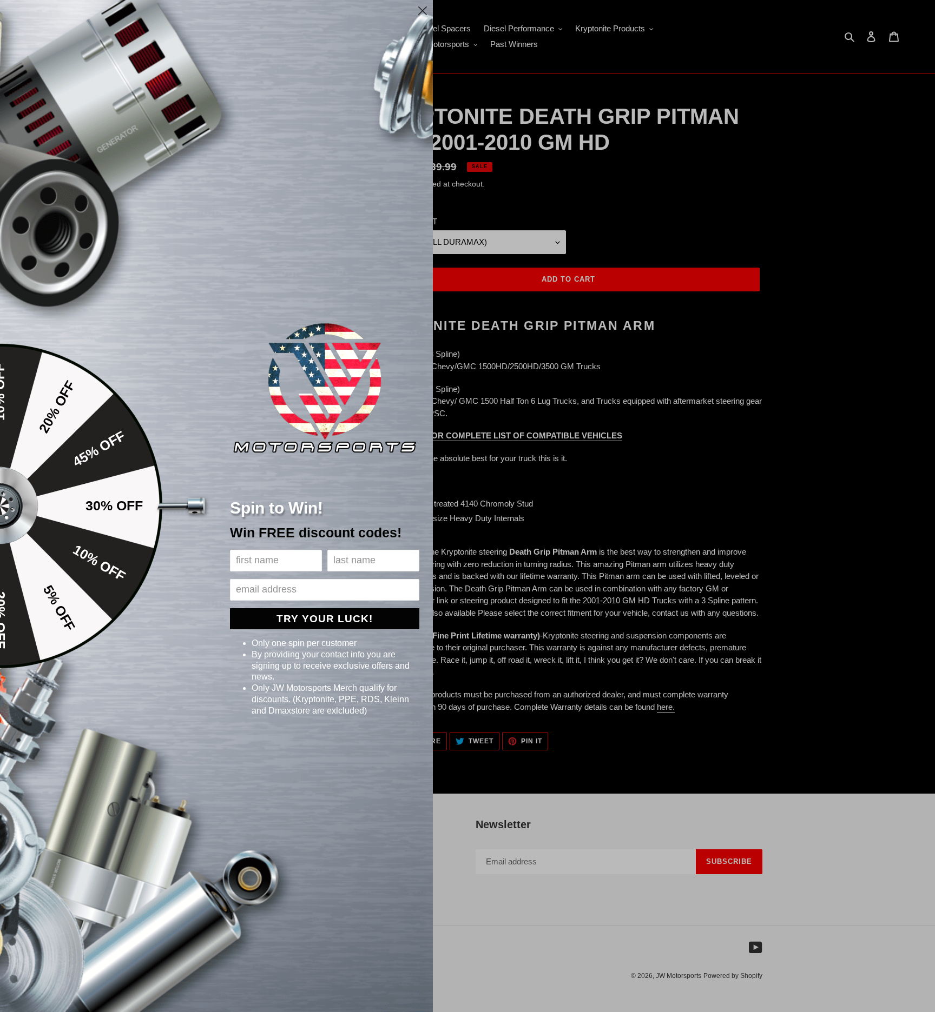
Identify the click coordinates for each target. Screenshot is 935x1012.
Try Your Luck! (324, 618)
